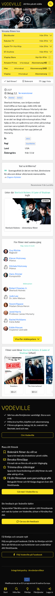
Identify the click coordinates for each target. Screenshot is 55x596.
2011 (28, 139)
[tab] (27, 57)
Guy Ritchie (30, 144)
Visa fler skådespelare (26, 339)
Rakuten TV (26, 41)
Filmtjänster (38, 592)
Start (6, 592)
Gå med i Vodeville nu (27, 491)
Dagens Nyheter (14, 177)
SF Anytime (26, 52)
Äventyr (12, 98)
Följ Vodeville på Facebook (29, 554)
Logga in (49, 592)
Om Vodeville (27, 435)
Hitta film (16, 592)
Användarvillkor (36, 570)
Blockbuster (26, 35)
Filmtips (27, 592)
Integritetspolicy (19, 570)
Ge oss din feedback (29, 521)
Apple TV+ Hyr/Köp (26, 46)
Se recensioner (25, 93)
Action (19, 98)
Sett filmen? (11, 81)
